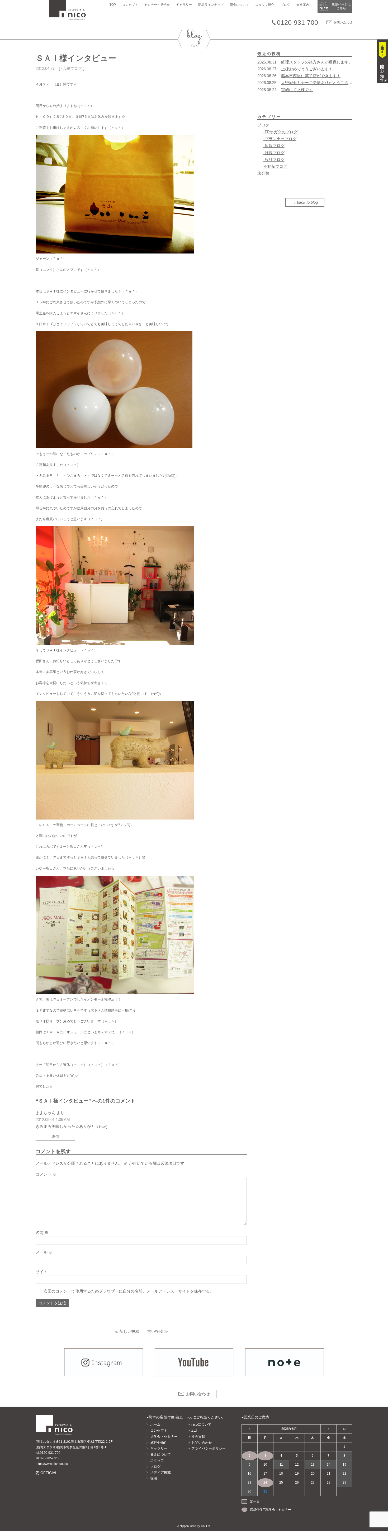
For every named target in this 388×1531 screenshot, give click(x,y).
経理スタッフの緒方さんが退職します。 (316, 62)
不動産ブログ (275, 166)
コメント (46, 1174)
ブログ (285, 5)
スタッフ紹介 (264, 5)
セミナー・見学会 (157, 5)
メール (44, 1252)
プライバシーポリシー (208, 1448)
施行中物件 (158, 1443)
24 (265, 1482)
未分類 (263, 173)
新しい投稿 (129, 1331)
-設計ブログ (274, 159)
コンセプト (130, 5)
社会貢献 (198, 1437)
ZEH (194, 1430)
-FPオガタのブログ (280, 132)
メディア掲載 (160, 1472)
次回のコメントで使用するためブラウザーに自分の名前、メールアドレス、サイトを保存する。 (129, 1291)
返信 (55, 1136)
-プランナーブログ (279, 138)
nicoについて (201, 1424)
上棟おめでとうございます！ (307, 69)
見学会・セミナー (164, 1437)
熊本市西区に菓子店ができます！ (310, 76)
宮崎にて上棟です (297, 89)
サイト (42, 1271)
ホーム (155, 1424)
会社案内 (302, 5)
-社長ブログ (274, 152)
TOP (113, 5)
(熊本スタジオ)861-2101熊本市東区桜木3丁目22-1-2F (74, 1442)
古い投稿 (155, 1331)
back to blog (307, 202)
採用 (153, 1478)
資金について (239, 5)
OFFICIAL (48, 1473)
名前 (42, 1232)
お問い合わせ (342, 22)
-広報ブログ (71, 68)
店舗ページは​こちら (341, 6)
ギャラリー (184, 5)
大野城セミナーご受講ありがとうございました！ (324, 82)
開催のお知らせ (382, 71)
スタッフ (157, 1460)
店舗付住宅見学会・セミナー (270, 1510)
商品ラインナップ (211, 5)
